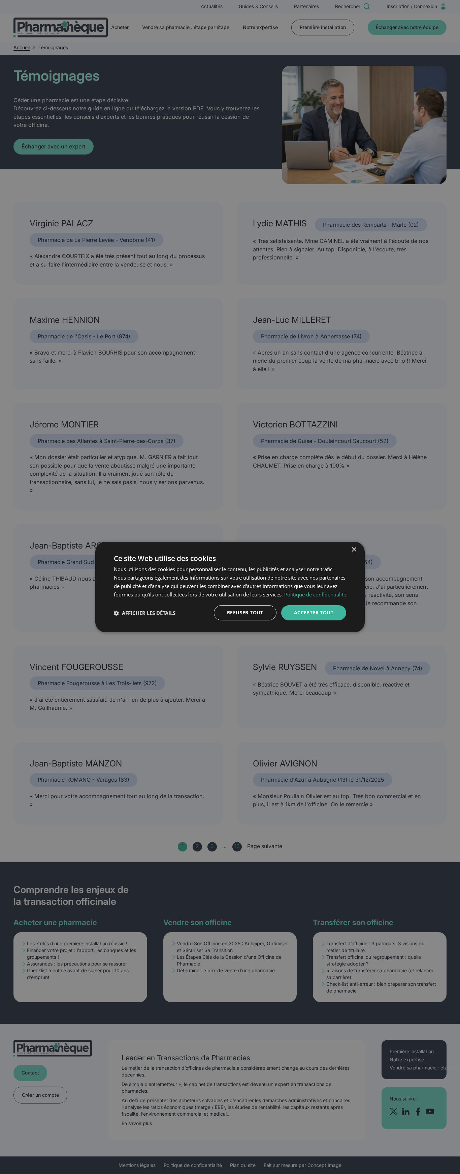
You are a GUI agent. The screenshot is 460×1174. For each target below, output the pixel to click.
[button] (144, 613)
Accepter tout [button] (313, 612)
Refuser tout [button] (245, 612)
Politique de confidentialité (315, 594)
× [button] (353, 549)
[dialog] (230, 587)
